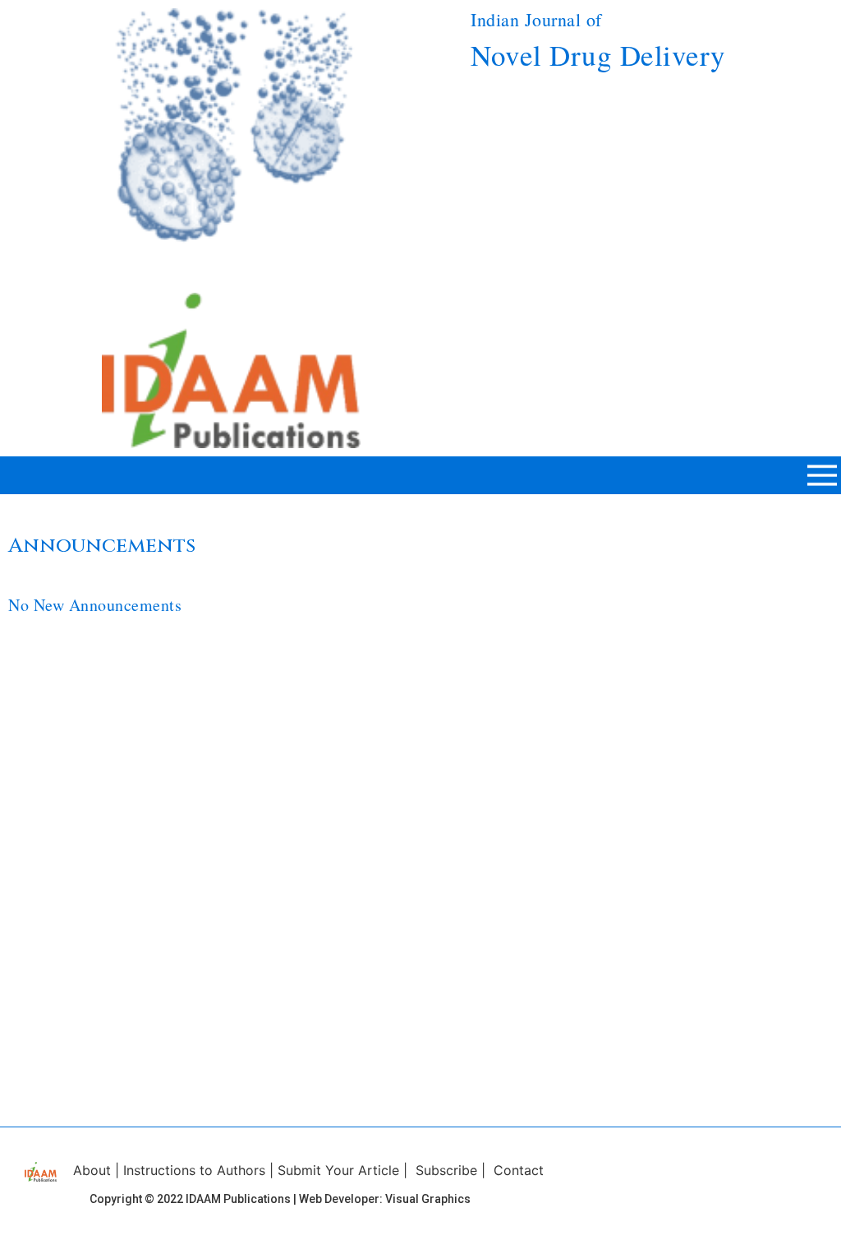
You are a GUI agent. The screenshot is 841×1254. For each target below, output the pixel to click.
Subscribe (446, 1170)
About (92, 1170)
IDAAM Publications (238, 1198)
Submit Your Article (338, 1170)
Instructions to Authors (194, 1170)
